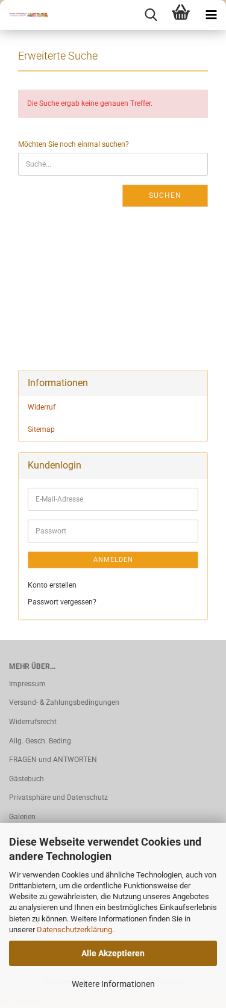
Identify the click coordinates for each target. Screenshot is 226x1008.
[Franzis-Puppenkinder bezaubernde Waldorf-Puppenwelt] (24, 15)
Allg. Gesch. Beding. (41, 741)
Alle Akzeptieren (113, 953)
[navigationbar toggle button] (211, 15)
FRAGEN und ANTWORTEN (53, 759)
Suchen (165, 195)
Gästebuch (26, 779)
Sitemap (41, 429)
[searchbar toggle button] (151, 15)
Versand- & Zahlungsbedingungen (64, 702)
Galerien (22, 817)
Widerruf (41, 407)
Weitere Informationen (113, 984)
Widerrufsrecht (33, 722)
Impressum (27, 684)
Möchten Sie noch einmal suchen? (73, 144)
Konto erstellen (52, 585)
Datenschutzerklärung (74, 929)
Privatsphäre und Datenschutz (58, 797)
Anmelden (113, 560)
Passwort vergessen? (62, 602)
